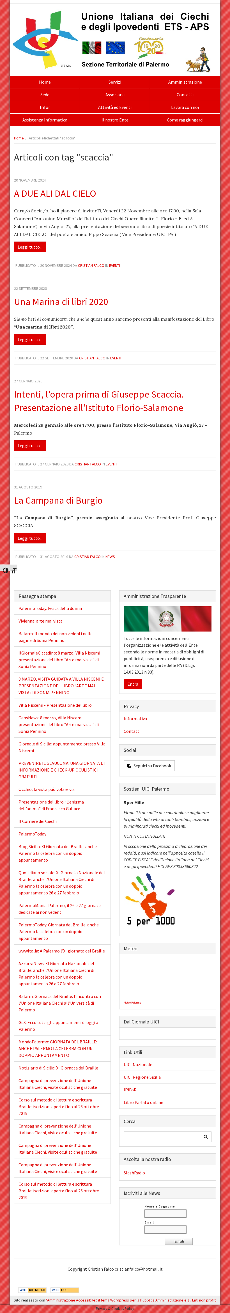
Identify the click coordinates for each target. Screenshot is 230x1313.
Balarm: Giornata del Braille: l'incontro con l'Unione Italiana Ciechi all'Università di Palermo (60, 1003)
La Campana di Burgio (58, 500)
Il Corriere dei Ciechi (38, 821)
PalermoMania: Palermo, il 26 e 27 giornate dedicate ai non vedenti (60, 909)
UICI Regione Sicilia (142, 1077)
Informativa (135, 718)
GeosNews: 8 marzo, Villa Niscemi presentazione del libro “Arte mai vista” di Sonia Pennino (59, 724)
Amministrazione (185, 82)
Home (45, 82)
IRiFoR (130, 1089)
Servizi (115, 82)
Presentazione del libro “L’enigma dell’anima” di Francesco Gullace (51, 805)
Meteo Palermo (132, 1002)
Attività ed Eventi (115, 107)
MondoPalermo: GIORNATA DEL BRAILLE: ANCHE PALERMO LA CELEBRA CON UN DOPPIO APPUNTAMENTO (58, 1048)
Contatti (185, 94)
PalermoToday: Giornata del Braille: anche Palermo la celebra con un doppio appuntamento (59, 931)
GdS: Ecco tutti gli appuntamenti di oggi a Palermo (58, 1026)
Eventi (114, 265)
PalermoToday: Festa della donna (50, 608)
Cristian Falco (91, 265)
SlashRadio (134, 1173)
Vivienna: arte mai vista (41, 621)
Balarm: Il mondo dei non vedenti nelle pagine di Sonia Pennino (56, 637)
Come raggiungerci (185, 120)
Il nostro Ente (115, 120)
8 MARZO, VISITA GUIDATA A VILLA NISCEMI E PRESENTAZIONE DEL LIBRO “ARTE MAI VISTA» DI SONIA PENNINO (61, 685)
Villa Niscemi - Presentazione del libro (55, 705)
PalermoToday (32, 834)
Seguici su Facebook (152, 765)
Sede (44, 94)
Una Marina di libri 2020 (61, 301)
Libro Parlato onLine (143, 1102)
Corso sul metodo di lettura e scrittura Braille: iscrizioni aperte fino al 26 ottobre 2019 (59, 1106)
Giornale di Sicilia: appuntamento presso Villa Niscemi (62, 747)
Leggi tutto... (30, 247)
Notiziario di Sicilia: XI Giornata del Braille (58, 1068)
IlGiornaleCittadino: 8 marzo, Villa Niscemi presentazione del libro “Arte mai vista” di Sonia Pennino (59, 659)
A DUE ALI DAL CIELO (55, 193)
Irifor (45, 107)
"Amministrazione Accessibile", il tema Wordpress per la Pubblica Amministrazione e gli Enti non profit (131, 1300)
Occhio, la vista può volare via (47, 789)
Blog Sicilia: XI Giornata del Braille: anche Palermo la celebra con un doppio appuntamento (58, 853)
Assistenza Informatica (44, 120)
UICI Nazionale (138, 1064)
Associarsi (115, 94)
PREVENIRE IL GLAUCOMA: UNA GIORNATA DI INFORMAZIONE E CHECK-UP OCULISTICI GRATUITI (62, 769)
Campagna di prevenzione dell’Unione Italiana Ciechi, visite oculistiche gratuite (58, 1084)
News (110, 556)
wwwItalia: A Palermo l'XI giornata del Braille (62, 951)
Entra (132, 684)
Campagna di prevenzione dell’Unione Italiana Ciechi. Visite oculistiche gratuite (58, 1148)
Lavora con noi (185, 107)
